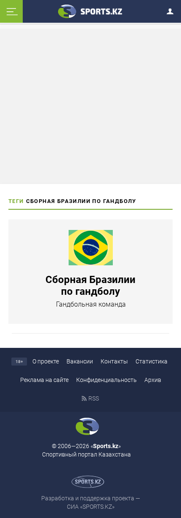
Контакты (114, 361)
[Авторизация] (172, 10)
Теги (16, 201)
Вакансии (80, 361)
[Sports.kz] (90, 11)
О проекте (45, 361)
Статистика (152, 361)
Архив (152, 379)
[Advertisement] (90, 105)
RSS (93, 398)
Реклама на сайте (44, 379)
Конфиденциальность (106, 379)
